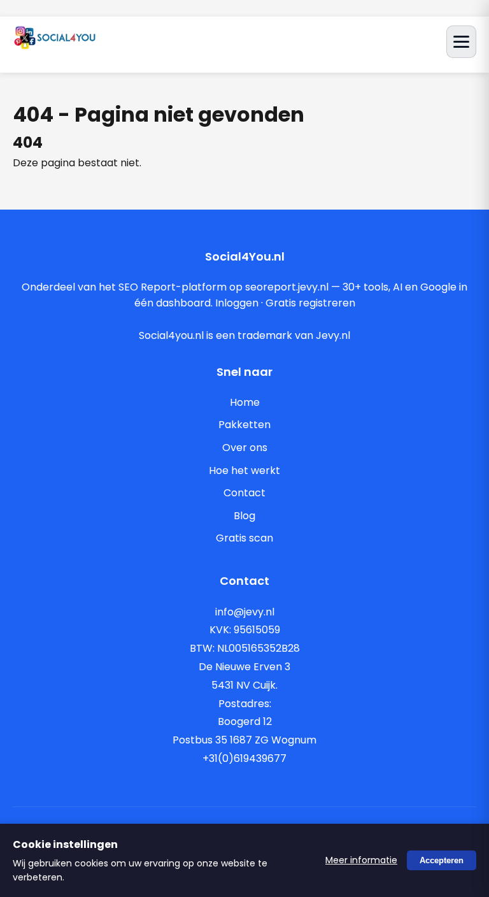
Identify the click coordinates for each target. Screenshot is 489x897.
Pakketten (244, 424)
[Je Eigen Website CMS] (55, 45)
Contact (244, 492)
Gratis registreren (310, 303)
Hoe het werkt (244, 470)
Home (245, 402)
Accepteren (442, 860)
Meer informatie (361, 860)
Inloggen (237, 303)
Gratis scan (244, 538)
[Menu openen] (461, 41)
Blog (244, 515)
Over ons (244, 447)
